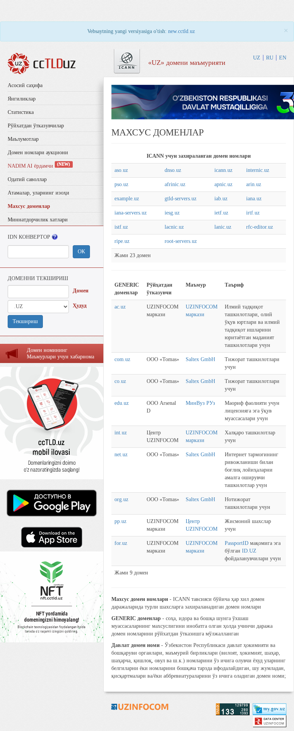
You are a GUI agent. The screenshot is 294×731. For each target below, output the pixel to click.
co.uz (120, 381)
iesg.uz (172, 213)
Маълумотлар (23, 139)
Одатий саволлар (27, 179)
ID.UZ (249, 551)
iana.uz (253, 198)
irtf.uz (253, 213)
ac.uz (120, 307)
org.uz (121, 499)
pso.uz (121, 184)
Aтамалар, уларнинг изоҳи (38, 193)
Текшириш (25, 321)
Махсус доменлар (29, 206)
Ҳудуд (80, 306)
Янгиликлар (22, 99)
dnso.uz (173, 170)
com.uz (122, 359)
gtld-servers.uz (180, 198)
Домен (80, 291)
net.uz (120, 454)
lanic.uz (222, 227)
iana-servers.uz (130, 213)
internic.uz (257, 170)
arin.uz (253, 184)
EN (282, 58)
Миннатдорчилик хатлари (38, 220)
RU (269, 58)
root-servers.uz (181, 241)
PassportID (236, 543)
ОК (81, 251)
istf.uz (121, 227)
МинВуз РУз (200, 403)
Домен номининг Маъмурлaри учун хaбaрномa (60, 353)
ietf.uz (221, 213)
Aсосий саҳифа (25, 85)
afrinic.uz (175, 184)
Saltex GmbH (200, 359)
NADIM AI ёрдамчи (39, 166)
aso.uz (121, 170)
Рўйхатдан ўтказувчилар (36, 126)
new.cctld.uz (181, 31)
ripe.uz (121, 241)
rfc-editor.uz (259, 227)
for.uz (120, 543)
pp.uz (120, 521)
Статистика (21, 112)
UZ (256, 58)
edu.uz (121, 403)
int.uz (120, 433)
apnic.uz (223, 184)
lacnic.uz (174, 227)
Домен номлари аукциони (38, 152)
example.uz (126, 198)
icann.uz (223, 170)
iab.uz (220, 198)
